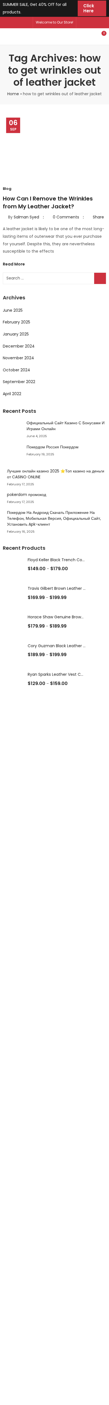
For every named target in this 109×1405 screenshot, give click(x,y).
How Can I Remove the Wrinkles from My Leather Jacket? (48, 202)
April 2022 (12, 394)
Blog (7, 188)
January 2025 (16, 334)
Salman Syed (26, 217)
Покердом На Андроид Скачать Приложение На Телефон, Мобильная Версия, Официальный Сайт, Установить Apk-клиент (54, 518)
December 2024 (19, 346)
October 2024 (16, 370)
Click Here (88, 8)
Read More (14, 264)
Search (100, 278)
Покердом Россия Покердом (53, 447)
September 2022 (19, 382)
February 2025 (16, 322)
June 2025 (13, 310)
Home (13, 94)
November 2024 (18, 358)
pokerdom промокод (26, 494)
